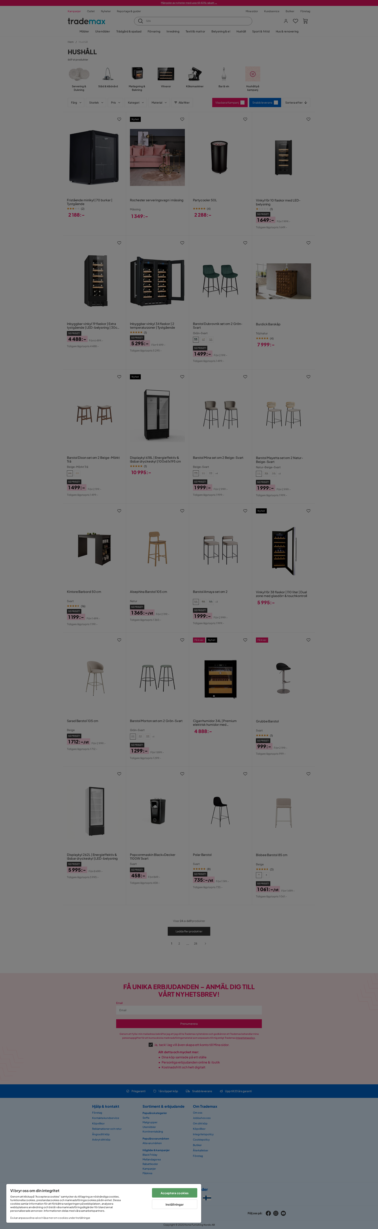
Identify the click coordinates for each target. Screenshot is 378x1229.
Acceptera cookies (175, 1193)
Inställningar (175, 1204)
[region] (103, 1203)
